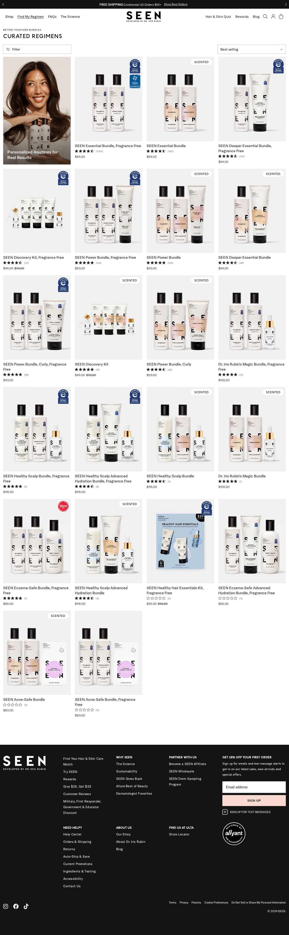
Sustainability (126, 771)
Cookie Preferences (216, 902)
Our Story (123, 834)
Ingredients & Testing (79, 871)
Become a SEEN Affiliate (187, 764)
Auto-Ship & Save (76, 856)
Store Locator (179, 834)
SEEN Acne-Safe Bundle (24, 699)
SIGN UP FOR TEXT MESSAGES (250, 812)
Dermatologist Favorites (134, 793)
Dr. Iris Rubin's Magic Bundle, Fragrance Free (251, 367)
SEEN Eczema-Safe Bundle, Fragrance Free (36, 590)
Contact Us (72, 886)
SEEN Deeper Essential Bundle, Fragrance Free (245, 148)
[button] (265, 16)
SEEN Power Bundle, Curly (169, 364)
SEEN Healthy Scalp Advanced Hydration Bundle (101, 590)
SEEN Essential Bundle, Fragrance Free (108, 145)
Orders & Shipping (77, 842)
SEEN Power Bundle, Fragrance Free (105, 257)
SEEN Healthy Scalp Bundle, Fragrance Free (36, 478)
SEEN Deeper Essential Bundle (244, 257)
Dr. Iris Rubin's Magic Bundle (242, 476)
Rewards (242, 16)
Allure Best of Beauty (132, 786)
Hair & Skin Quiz (218, 16)
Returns (69, 849)
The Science (125, 764)
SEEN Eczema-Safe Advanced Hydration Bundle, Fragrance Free (246, 590)
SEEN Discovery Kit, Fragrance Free (33, 257)
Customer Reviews (77, 794)
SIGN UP (254, 800)
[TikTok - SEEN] (26, 906)
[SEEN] (28, 763)
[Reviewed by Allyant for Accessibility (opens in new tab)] (254, 831)
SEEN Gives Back (129, 779)
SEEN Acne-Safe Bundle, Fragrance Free (105, 702)
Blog (256, 16)
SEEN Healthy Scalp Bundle (170, 476)
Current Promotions (77, 864)
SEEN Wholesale (181, 771)
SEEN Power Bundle (164, 257)
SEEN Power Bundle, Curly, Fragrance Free (34, 367)
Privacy (184, 902)
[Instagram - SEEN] (5, 906)
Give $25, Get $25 (77, 786)
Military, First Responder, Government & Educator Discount (82, 807)
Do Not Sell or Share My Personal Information (258, 902)
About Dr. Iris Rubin (130, 842)
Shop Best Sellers (175, 4)
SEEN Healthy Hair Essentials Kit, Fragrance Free (175, 590)
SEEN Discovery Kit (92, 364)
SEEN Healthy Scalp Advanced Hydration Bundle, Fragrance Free (103, 478)
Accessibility (73, 879)
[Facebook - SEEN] (16, 906)
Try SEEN (70, 772)
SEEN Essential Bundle (166, 145)
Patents (196, 902)
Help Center (72, 834)
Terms (172, 902)
